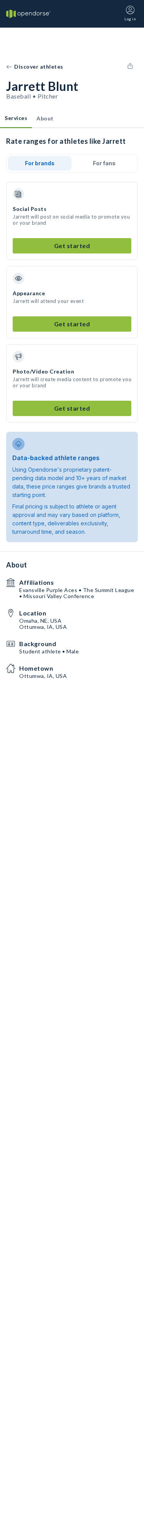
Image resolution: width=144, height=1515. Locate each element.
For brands (40, 163)
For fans (104, 163)
